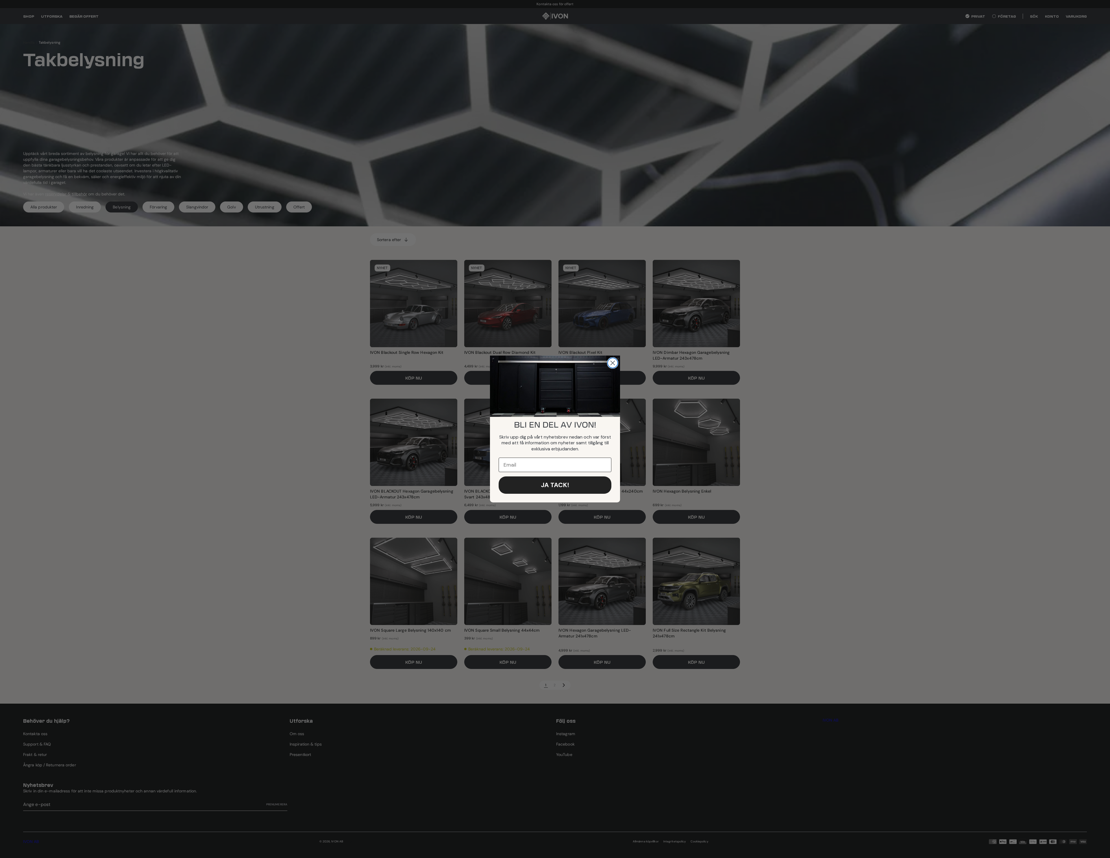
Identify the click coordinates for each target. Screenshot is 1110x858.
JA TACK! (555, 485)
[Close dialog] (613, 363)
